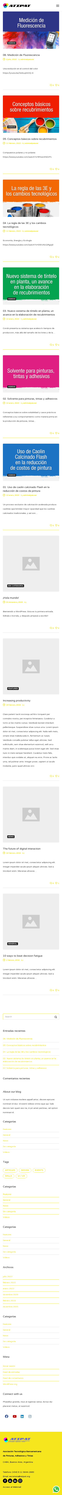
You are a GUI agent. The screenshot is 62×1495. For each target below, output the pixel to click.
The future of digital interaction (22, 848)
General (6, 1135)
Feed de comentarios (13, 1378)
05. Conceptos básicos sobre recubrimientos (30, 139)
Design (25, 1170)
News (5, 1140)
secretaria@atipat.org (19, 1476)
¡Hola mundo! (11, 597)
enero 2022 (8, 1288)
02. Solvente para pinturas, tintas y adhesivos (30, 398)
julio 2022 (7, 1276)
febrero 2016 (9, 1300)
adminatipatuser (27, 59)
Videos (6, 1152)
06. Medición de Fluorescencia (21, 55)
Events (39, 1170)
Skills (8, 1176)
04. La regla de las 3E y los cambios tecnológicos (26, 1052)
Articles (10, 1170)
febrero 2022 (9, 1282)
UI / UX (21, 1176)
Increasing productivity (16, 700)
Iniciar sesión (9, 1366)
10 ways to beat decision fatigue (22, 955)
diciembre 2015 (10, 1306)
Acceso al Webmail (12, 1487)
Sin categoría (9, 1146)
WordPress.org (10, 1384)
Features (7, 1129)
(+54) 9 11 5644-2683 (23, 1472)
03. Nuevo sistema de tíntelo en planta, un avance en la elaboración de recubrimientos (29, 1060)
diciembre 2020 (10, 1294)
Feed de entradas (11, 1372)
